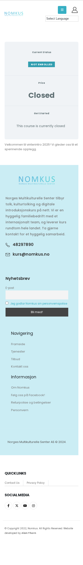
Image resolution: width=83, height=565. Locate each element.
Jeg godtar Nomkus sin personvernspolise (38, 303)
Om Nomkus (20, 387)
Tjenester (18, 351)
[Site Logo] (14, 14)
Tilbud (15, 359)
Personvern (19, 410)
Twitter (17, 505)
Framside (18, 344)
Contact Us (12, 483)
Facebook (8, 505)
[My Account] (74, 10)
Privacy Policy (36, 483)
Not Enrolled (41, 64)
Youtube (25, 505)
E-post (10, 288)
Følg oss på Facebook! (28, 395)
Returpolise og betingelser (31, 402)
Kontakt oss (19, 366)
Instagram (33, 505)
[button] (62, 10)
